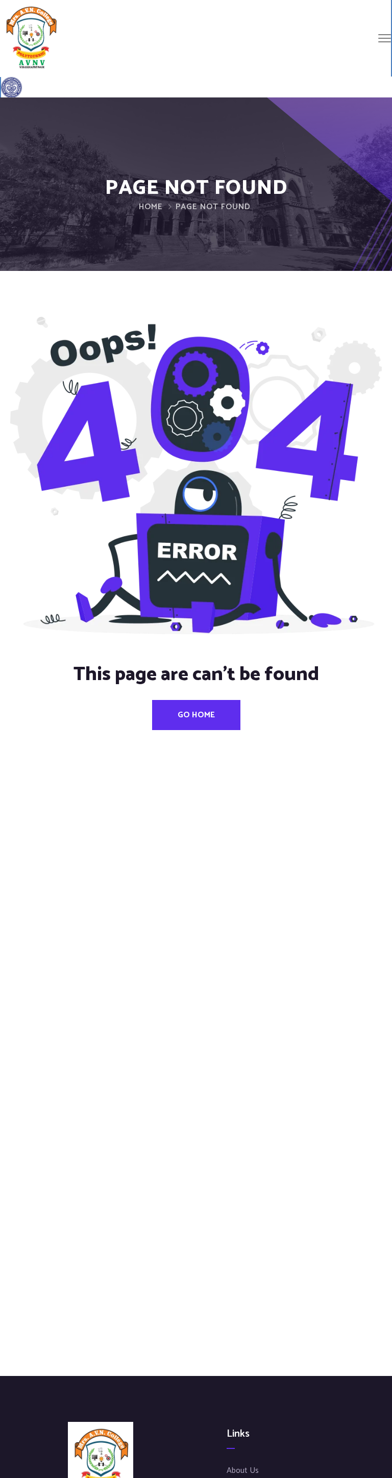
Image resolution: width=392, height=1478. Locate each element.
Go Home (196, 715)
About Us (243, 1470)
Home (151, 207)
